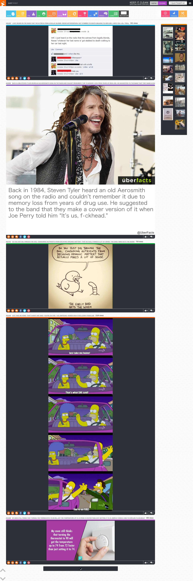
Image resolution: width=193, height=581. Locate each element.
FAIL (28, 16)
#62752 (8, 242)
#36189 (8, 23)
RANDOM (182, 16)
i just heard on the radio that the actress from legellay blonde (36, 23)
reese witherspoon (70, 23)
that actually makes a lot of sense (96, 242)
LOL (39, 16)
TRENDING (174, 16)
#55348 (8, 315)
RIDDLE (101, 16)
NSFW (60, 16)
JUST (13, 3)
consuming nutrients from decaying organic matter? (59, 242)
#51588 (8, 518)
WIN (80, 16)
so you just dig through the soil (24, 242)
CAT (90, 16)
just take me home (19, 315)
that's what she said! (35, 315)
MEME (9, 16)
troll (127, 23)
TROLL (50, 16)
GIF (69, 16)
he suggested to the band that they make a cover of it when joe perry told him (149, 83)
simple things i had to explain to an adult (128, 518)
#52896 (8, 83)
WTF (18, 16)
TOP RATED (165, 16)
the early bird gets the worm (122, 242)
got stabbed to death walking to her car (95, 23)
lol (122, 23)
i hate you (116, 23)
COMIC (111, 16)
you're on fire (49, 315)
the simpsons (61, 315)
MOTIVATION (124, 16)
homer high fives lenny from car (81, 315)
